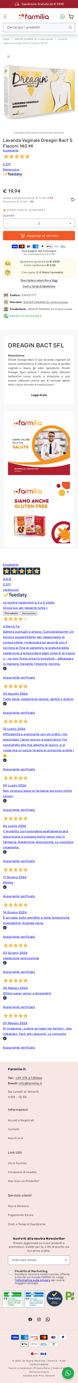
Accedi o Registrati (21, 1120)
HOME (6, 39)
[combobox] (39, 27)
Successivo (29, 613)
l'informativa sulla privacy (32, 1280)
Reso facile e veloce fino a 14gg (39, 280)
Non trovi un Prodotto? (23, 1181)
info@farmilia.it (30, 1083)
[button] (5, 16)
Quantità (8, 215)
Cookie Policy (60, 1368)
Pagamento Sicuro (21, 1215)
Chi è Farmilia (17, 1163)
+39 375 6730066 (28, 1078)
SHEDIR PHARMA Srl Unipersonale (33, 39)
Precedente (11, 613)
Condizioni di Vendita (22, 1172)
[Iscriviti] (65, 1260)
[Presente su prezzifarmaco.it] (70, 1300)
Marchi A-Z (15, 1138)
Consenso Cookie (39, 1372)
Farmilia (52, 1361)
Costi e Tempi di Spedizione (39, 286)
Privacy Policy (42, 1368)
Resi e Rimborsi (18, 1206)
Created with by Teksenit (39, 1375)
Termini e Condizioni (20, 1368)
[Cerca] (70, 27)
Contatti (13, 1129)
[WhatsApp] (62, 16)
